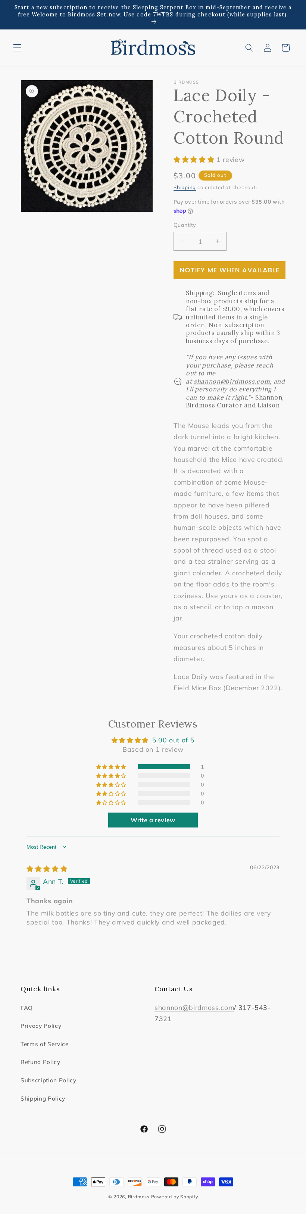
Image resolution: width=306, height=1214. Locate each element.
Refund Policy (40, 1062)
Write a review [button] (153, 820)
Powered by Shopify (174, 1196)
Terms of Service (45, 1044)
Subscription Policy (48, 1080)
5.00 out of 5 (173, 740)
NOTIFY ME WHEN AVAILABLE (230, 270)
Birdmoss (139, 1196)
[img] (46, 868)
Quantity (185, 225)
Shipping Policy (43, 1098)
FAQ (27, 1007)
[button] (17, 48)
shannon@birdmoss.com (194, 1007)
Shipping (185, 187)
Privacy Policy (41, 1025)
